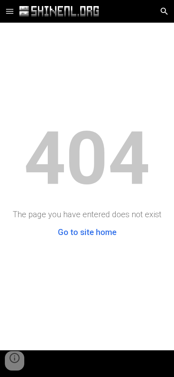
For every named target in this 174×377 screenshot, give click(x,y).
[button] (9, 11)
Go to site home (87, 232)
